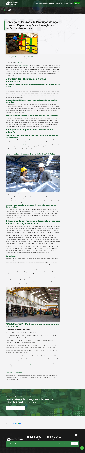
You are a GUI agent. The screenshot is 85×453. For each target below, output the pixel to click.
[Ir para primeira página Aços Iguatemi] (12, 3)
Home (36, 3)
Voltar (77, 423)
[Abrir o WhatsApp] (82, 448)
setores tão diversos (33, 139)
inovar (58, 118)
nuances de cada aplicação (20, 145)
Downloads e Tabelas (62, 3)
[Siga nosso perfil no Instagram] (76, 435)
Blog (71, 3)
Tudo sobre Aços (38, 58)
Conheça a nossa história (14, 407)
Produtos (52, 3)
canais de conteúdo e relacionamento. (39, 369)
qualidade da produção (23, 65)
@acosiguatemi (18, 62)
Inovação (9, 116)
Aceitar (74, 443)
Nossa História (43, 3)
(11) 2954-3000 (33, 437)
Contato (77, 3)
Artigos (30, 58)
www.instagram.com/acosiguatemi (14, 372)
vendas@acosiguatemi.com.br (15, 285)
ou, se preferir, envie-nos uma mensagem (38, 407)
